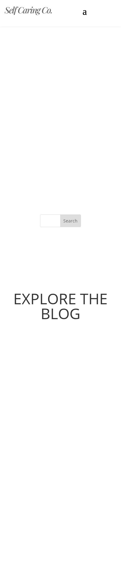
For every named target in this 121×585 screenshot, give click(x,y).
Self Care (29, 374)
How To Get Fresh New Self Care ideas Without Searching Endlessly (55, 491)
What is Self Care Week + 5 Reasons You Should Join (60, 364)
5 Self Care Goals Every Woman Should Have (54, 422)
